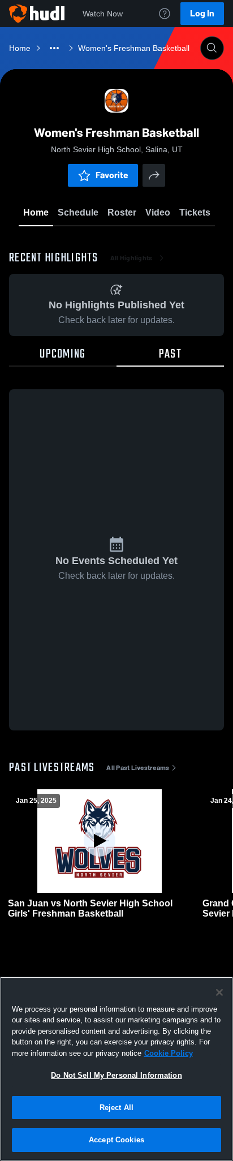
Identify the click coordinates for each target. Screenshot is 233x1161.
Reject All (116, 1107)
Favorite (112, 175)
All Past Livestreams (137, 767)
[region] (116, 1069)
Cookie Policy (168, 1053)
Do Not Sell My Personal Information (116, 1075)
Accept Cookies (116, 1140)
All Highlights (131, 258)
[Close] (219, 992)
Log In (202, 13)
